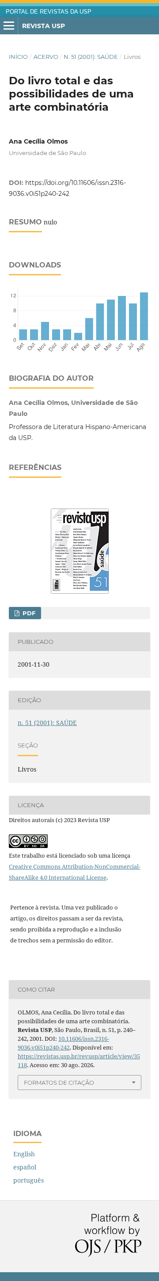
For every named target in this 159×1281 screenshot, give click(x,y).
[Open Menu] (9, 26)
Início (18, 56)
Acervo (46, 56)
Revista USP (43, 26)
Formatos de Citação (59, 1082)
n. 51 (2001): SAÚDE (91, 56)
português (28, 1180)
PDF (28, 613)
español (24, 1167)
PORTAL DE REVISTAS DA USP (48, 12)
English (24, 1154)
